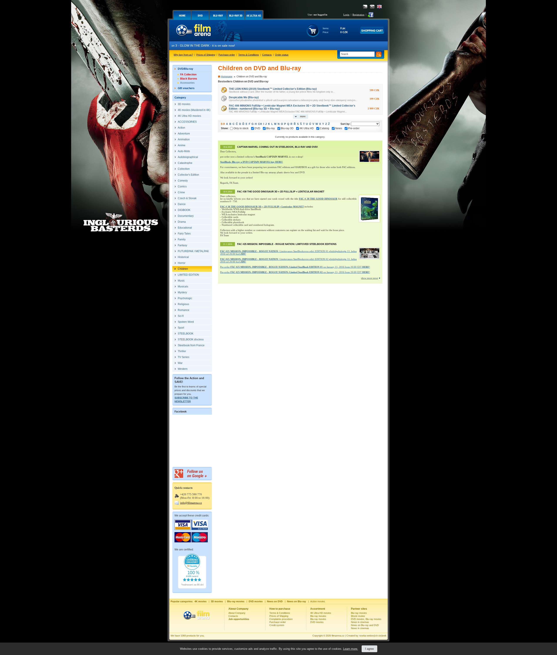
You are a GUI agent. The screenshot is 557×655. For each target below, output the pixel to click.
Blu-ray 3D (287, 128)
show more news (369, 278)
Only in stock (240, 128)
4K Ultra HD (307, 128)
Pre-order (353, 128)
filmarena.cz (338, 635)
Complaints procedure (281, 619)
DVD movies (317, 622)
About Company (236, 613)
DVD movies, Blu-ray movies (366, 619)
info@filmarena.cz (191, 502)
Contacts (267, 54)
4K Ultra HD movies (320, 613)
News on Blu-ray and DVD (365, 625)
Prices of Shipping (205, 54)
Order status (282, 54)
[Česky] (365, 6)
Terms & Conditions (248, 54)
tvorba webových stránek (372, 635)
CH (260, 124)
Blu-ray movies (318, 616)
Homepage (226, 76)
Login (346, 14)
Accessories (187, 82)
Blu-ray (270, 128)
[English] (379, 6)
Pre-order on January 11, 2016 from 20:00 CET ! (295, 267)
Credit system (276, 625)
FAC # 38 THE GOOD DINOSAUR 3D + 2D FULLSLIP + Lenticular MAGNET (262, 206)
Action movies (317, 601)
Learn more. (350, 648)
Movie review (358, 616)
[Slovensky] (372, 6)
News (338, 128)
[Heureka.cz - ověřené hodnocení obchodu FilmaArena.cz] (192, 587)
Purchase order (226, 54)
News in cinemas (360, 622)
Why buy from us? (183, 54)
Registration (358, 14)
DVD (257, 128)
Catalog (324, 128)
